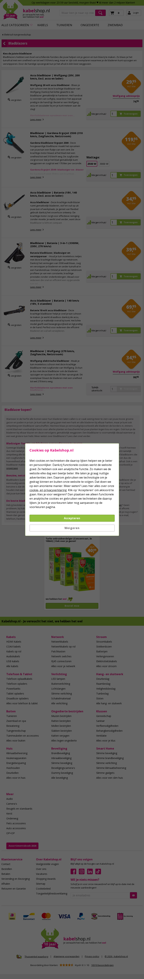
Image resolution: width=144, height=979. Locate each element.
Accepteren (72, 518)
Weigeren (72, 528)
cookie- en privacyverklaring (48, 490)
